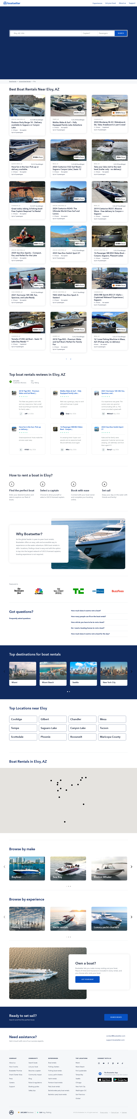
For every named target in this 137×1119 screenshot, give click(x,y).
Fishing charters (53, 1067)
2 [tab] (69, 691)
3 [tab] (70, 886)
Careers (11, 1083)
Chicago (78, 1083)
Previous (4, 671)
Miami (78, 1063)
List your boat (110, 3)
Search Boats (116, 1017)
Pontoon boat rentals (55, 1083)
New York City (80, 1086)
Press (11, 1079)
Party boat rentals (54, 1086)
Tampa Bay (79, 1075)
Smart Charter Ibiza (15, 1075)
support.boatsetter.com (115, 1040)
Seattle (78, 1079)
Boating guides (34, 1086)
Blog (30, 1079)
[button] (81, 780)
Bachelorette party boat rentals (58, 1090)
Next (131, 671)
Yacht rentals (52, 1079)
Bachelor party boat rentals (57, 1094)
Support (132, 3)
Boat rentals (52, 1063)
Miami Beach (80, 1067)
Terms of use (115, 1112)
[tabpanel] (22, 674)
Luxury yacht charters (55, 1075)
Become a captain (35, 1071)
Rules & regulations (35, 1083)
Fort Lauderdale (81, 1071)
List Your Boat (87, 979)
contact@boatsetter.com (115, 1036)
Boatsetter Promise (15, 1071)
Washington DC (81, 1090)
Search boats (33, 1063)
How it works (13, 1067)
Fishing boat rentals (55, 1071)
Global (78, 1098)
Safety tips (32, 1090)
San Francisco (80, 1094)
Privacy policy (104, 1112)
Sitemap (124, 1112)
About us (122, 3)
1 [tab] (67, 691)
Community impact (35, 1075)
